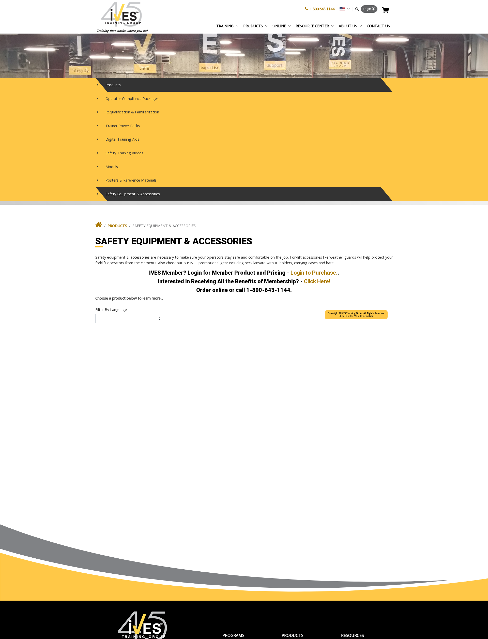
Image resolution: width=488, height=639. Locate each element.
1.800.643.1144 (322, 8)
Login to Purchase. (314, 273)
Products (117, 225)
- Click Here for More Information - (356, 314)
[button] (357, 9)
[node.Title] (98, 226)
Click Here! (317, 281)
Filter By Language (111, 309)
